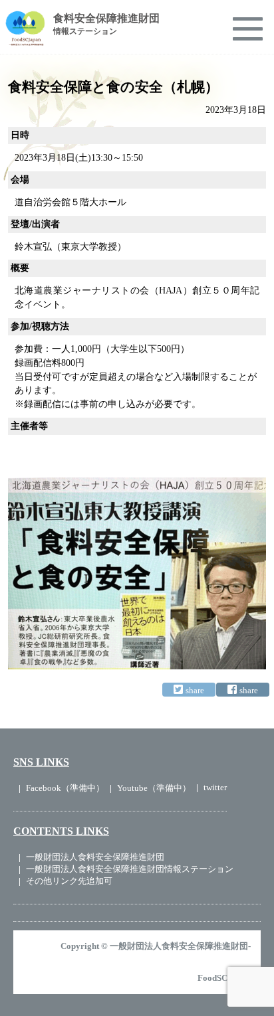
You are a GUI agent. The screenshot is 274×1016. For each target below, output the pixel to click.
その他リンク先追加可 (69, 881)
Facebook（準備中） (65, 788)
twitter (215, 787)
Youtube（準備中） (154, 788)
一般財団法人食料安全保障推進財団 (95, 857)
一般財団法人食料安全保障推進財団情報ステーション (129, 869)
